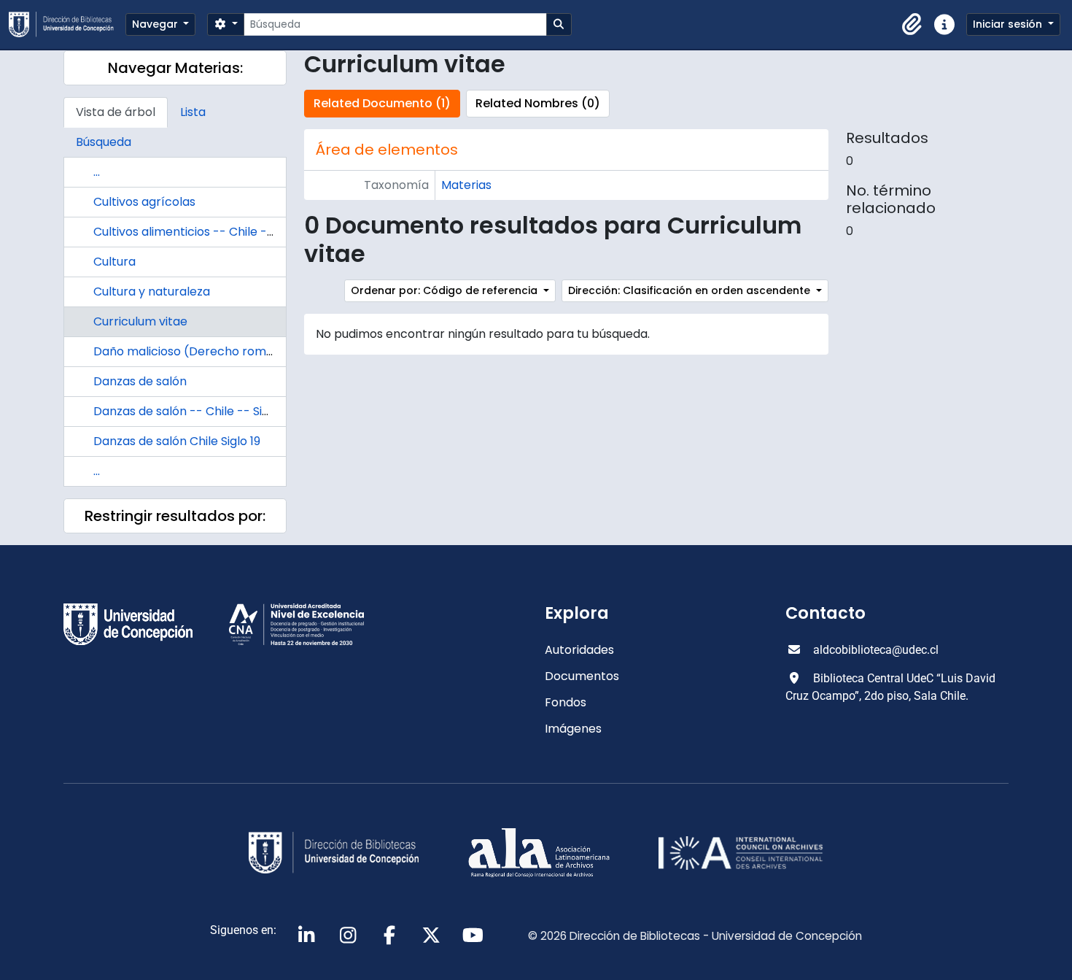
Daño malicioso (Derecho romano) (193, 351)
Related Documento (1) (382, 103)
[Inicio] (67, 24)
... (96, 171)
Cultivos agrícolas (144, 201)
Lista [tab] (193, 112)
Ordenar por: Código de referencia (445, 290)
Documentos (582, 676)
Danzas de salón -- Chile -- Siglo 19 (192, 411)
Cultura (114, 261)
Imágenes (573, 728)
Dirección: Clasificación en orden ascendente (690, 290)
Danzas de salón (140, 381)
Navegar (156, 24)
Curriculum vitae (140, 321)
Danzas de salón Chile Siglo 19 (176, 441)
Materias (466, 185)
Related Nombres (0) (537, 103)
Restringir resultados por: (175, 516)
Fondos (565, 702)
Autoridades (579, 649)
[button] (912, 25)
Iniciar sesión (1009, 24)
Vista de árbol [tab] (115, 112)
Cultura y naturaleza (151, 291)
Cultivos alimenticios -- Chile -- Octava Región (227, 231)
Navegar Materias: (175, 68)
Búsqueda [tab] (103, 142)
